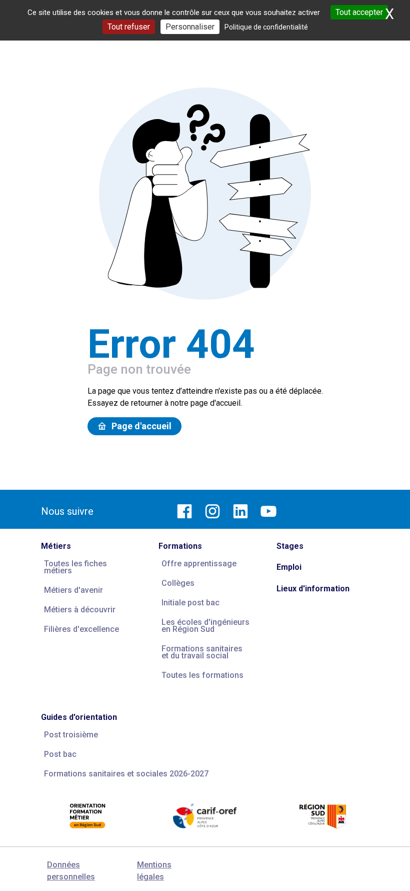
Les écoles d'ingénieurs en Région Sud (206, 625)
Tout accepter (359, 12)
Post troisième (71, 734)
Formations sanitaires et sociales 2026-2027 (126, 773)
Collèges (178, 583)
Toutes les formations (203, 675)
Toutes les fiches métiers (75, 567)
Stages (290, 546)
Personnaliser (190, 27)
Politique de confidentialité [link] (266, 27)
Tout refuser (129, 27)
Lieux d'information (313, 588)
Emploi (289, 567)
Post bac (60, 754)
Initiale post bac (191, 602)
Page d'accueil (142, 426)
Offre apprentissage (199, 563)
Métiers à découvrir (80, 609)
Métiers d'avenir (73, 590)
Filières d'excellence (81, 629)
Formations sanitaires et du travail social (202, 652)
